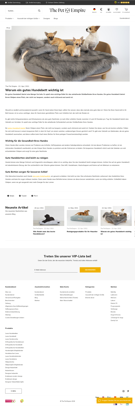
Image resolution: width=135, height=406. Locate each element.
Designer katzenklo (11, 373)
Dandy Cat (114, 320)
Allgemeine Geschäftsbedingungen (16, 306)
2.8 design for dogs (117, 317)
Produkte (8, 18)
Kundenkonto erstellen (67, 292)
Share (12, 196)
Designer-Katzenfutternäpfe (14, 382)
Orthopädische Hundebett (13, 345)
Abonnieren (90, 270)
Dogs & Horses (116, 315)
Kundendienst (125, 18)
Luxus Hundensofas (11, 339)
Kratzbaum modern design (13, 376)
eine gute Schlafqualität (41, 176)
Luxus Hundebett (10, 336)
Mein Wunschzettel (66, 300)
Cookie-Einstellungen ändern (14, 317)
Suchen (39, 10)
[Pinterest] (128, 391)
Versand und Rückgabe (12, 297)
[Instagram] (123, 391)
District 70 (114, 303)
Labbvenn (114, 295)
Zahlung (8, 303)
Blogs (56, 18)
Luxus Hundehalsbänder (13, 356)
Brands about (89, 297)
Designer (46, 18)
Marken (37, 300)
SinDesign (114, 309)
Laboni (113, 300)
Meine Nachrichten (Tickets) (69, 297)
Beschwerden (9, 300)
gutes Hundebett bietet (16, 128)
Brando (113, 312)
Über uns (8, 292)
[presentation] (128, 216)
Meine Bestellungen (66, 295)
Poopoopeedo (115, 306)
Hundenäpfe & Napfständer (14, 350)
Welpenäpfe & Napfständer (14, 365)
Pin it (36, 196)
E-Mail (13, 391)
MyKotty (113, 292)
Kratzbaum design (11, 379)
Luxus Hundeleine (11, 359)
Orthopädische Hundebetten (14, 347)
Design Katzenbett (11, 367)
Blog (36, 297)
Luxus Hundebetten (11, 333)
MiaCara (113, 297)
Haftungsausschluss (11, 309)
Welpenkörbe (9, 362)
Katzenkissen (9, 370)
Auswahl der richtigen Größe (27, 18)
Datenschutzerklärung (12, 312)
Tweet (23, 196)
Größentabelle (39, 295)
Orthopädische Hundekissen (14, 342)
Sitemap (8, 315)
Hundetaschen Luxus (12, 353)
